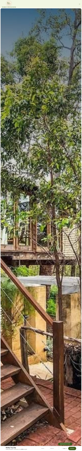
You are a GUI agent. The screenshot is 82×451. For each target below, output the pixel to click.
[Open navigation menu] (79, 4)
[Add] (66, 448)
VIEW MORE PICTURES (66, 444)
